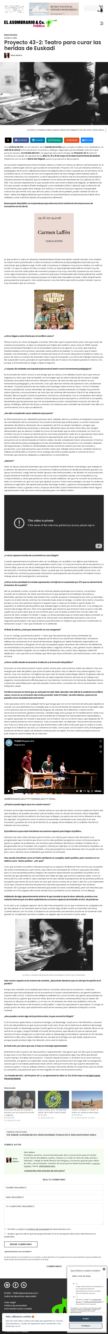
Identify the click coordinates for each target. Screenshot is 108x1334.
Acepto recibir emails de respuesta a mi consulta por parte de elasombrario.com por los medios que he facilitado (89, 1289)
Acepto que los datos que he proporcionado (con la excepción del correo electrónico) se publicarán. (50, 1235)
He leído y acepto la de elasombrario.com (39, 1229)
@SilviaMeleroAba (47, 1166)
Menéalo (73, 140)
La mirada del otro (28, 1134)
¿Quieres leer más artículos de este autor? (44, 1170)
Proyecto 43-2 (38, 798)
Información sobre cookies (18, 1308)
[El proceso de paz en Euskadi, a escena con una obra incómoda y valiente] (19, 1100)
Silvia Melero (16, 55)
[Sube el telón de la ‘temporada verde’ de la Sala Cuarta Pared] (53, 1100)
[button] (30, 23)
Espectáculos (10, 34)
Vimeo (52, 798)
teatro (93, 1134)
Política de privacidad (15, 1305)
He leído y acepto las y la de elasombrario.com (89, 1301)
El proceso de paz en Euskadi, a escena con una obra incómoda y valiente (19, 1112)
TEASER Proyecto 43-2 (15, 798)
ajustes (25, 1331)
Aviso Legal (10, 1302)
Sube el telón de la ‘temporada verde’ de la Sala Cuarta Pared (52, 1111)
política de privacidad (39, 1229)
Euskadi (14, 1134)
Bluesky (88, 140)
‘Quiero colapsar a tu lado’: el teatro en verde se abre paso (85, 1111)
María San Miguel (46, 1134)
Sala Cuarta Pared (80, 1134)
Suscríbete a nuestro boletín (85, 1271)
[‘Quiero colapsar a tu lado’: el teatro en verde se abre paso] (87, 1100)
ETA (8, 1134)
